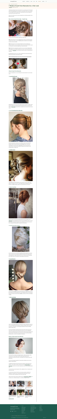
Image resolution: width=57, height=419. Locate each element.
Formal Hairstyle (12, 258)
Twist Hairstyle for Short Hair (17, 110)
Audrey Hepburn (27, 364)
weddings (29, 376)
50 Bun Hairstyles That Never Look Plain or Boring (20, 388)
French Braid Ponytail (13, 76)
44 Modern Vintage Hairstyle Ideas (28, 388)
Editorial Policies (32, 409)
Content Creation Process (33, 407)
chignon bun (10, 220)
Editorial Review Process (33, 408)
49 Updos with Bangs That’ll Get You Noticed (20, 396)
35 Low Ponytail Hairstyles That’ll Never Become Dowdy (12, 388)
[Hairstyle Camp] (14, 1)
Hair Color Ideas (23, 409)
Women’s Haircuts (24, 407)
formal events (26, 376)
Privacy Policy (41, 409)
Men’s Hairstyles (23, 408)
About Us (40, 407)
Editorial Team (32, 410)
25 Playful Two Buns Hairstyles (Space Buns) (28, 396)
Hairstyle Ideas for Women (11, 398)
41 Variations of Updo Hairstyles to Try (12, 396)
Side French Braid (13, 297)
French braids (13, 106)
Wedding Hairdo (12, 149)
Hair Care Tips (23, 410)
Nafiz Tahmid (10, 7)
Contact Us (40, 408)
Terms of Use (40, 410)
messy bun (14, 50)
